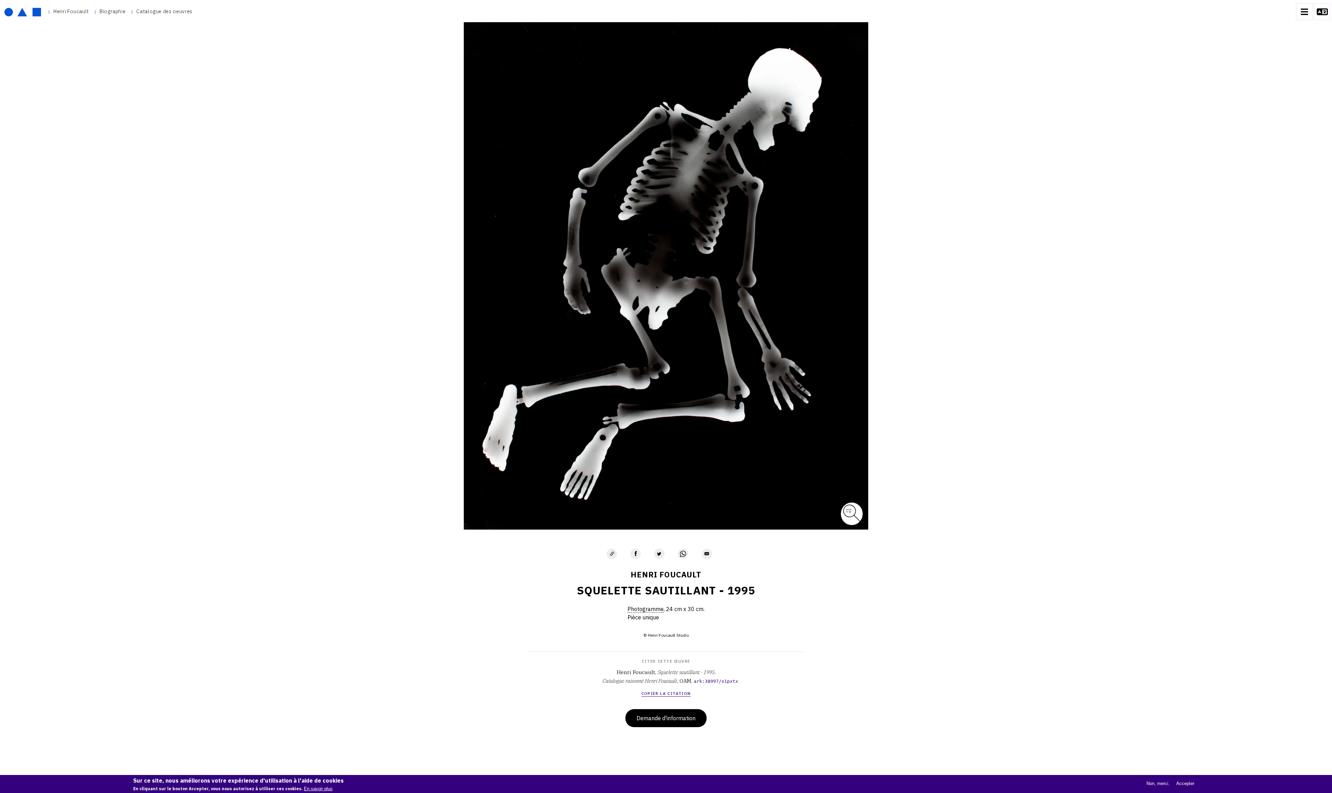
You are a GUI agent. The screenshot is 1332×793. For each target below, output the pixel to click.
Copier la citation (666, 693)
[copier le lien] (612, 554)
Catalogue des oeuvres (164, 11)
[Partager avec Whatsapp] (683, 554)
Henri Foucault (71, 11)
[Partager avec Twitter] (659, 554)
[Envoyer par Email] (707, 554)
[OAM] (22, 11)
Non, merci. (1158, 783)
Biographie (113, 11)
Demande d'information (666, 718)
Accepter (1185, 783)
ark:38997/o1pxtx (716, 681)
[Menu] (1304, 11)
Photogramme (645, 608)
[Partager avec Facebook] (635, 554)
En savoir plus (318, 788)
